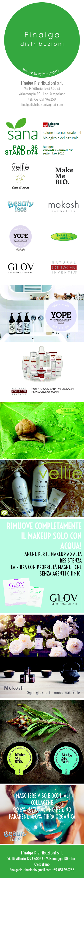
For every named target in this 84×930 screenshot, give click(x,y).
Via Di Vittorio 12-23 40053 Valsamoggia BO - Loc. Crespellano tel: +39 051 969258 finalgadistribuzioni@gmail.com (42, 94)
